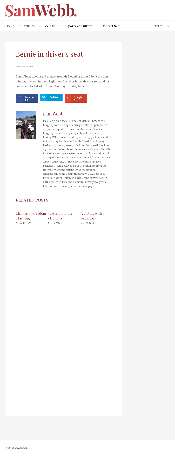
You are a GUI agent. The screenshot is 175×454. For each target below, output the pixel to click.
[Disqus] (63, 279)
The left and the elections (60, 215)
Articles (29, 26)
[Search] (167, 26)
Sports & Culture (79, 26)
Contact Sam (111, 26)
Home (9, 26)
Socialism (51, 26)
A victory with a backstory (93, 215)
